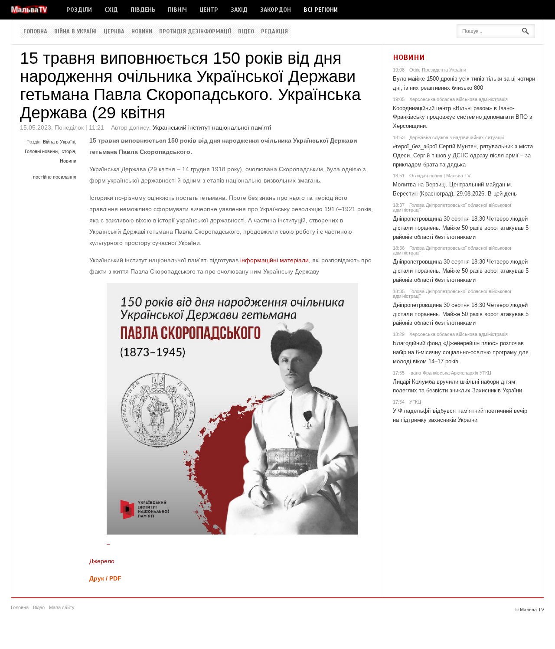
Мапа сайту (62, 607)
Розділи (79, 9)
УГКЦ (415, 401)
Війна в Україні (75, 31)
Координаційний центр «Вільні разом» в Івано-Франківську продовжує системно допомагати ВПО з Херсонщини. (462, 117)
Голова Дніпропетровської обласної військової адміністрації (452, 207)
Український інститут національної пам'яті (212, 127)
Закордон (275, 9)
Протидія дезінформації (195, 31)
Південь (143, 9)
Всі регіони (321, 9)
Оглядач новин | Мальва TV (439, 175)
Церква (114, 31)
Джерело (101, 561)
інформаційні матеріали (274, 260)
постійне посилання (54, 176)
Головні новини (41, 151)
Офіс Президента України (437, 69)
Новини (141, 31)
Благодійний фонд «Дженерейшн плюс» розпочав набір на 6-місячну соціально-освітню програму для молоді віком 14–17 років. (461, 352)
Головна (35, 31)
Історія (67, 151)
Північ (177, 9)
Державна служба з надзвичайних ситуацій (456, 137)
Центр (208, 9)
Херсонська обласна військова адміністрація (458, 99)
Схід (111, 9)
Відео (246, 31)
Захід (239, 9)
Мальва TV (532, 609)
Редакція (274, 31)
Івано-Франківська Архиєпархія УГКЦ (450, 372)
